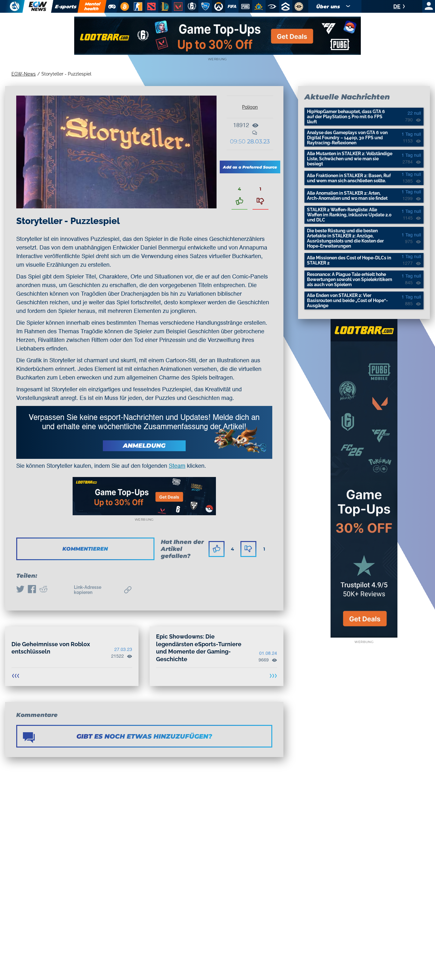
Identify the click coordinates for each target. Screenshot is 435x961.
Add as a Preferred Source (250, 167)
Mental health (92, 6)
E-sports (65, 7)
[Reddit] (43, 590)
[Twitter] (20, 590)
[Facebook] (32, 590)
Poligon (250, 107)
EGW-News (23, 73)
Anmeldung (144, 445)
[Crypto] (123, 6)
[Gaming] (112, 6)
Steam (177, 466)
